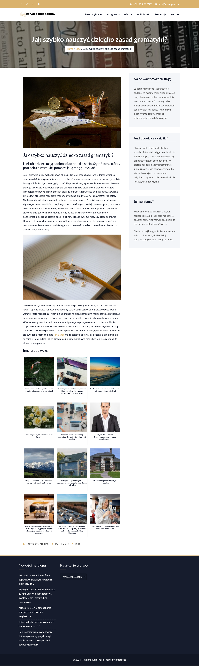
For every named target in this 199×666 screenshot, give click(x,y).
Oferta (128, 14)
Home (70, 49)
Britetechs (120, 659)
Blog (78, 49)
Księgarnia (113, 14)
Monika (44, 543)
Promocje (160, 14)
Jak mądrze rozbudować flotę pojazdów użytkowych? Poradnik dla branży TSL (36, 579)
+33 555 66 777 (142, 4)
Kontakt (175, 14)
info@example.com (169, 4)
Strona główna (93, 14)
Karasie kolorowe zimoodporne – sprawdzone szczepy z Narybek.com (36, 612)
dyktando (60, 334)
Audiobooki (143, 14)
